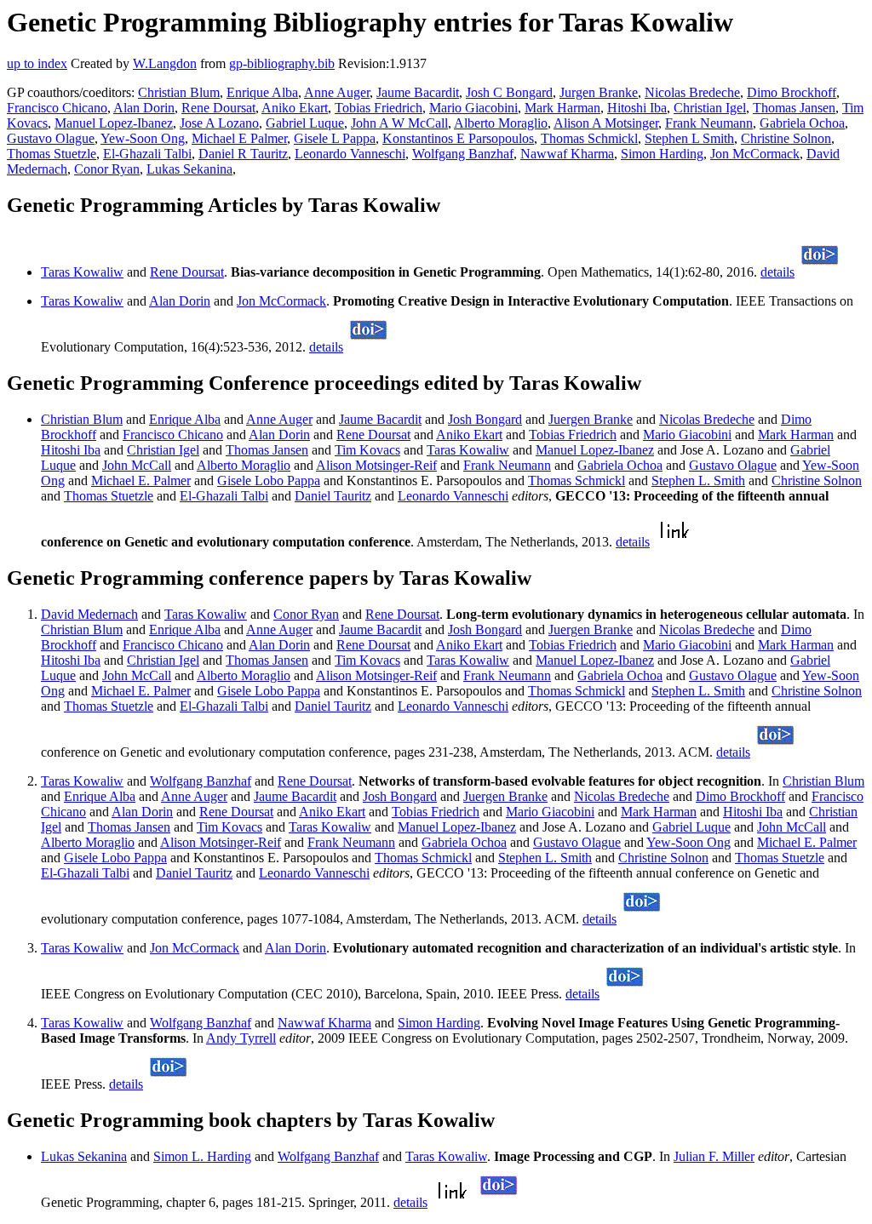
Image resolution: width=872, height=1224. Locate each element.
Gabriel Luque (305, 123)
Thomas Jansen (794, 107)
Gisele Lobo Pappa (268, 480)
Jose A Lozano (219, 123)
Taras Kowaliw (82, 272)
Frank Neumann (709, 123)
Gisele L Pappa (335, 138)
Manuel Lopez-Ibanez (113, 123)
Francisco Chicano (57, 107)
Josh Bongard (485, 419)
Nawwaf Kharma (567, 153)
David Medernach (89, 614)
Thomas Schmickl (589, 138)
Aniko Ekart (294, 107)
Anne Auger (337, 92)
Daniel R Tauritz (243, 153)
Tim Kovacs (367, 450)
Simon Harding (662, 153)
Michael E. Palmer (141, 480)
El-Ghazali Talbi (147, 153)
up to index (37, 63)
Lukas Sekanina (189, 169)
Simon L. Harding (202, 1156)
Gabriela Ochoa (802, 123)
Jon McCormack (755, 153)
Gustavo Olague (51, 138)
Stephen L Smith (689, 138)
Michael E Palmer (239, 138)
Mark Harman (562, 107)
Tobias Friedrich (378, 107)
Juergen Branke (590, 419)
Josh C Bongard (509, 92)
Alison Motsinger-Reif (376, 465)
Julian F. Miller (714, 1156)
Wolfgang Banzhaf (462, 153)
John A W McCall (399, 123)
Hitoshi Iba (637, 107)
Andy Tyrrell (241, 1038)
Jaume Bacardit (417, 92)
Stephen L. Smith (698, 480)
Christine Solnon (786, 138)
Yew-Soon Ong (142, 138)
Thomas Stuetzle (51, 153)
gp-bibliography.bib (282, 63)
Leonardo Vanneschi (350, 153)
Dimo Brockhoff (791, 92)
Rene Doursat (218, 107)
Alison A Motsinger (606, 123)
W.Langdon (165, 63)
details (777, 272)
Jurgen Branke (598, 92)
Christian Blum (179, 92)
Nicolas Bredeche (692, 92)
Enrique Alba (262, 92)
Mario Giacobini (473, 107)
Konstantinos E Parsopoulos (458, 138)
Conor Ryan (107, 169)
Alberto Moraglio (501, 123)
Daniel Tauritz (333, 496)
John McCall (136, 465)
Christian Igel (710, 107)
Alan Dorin (144, 107)
